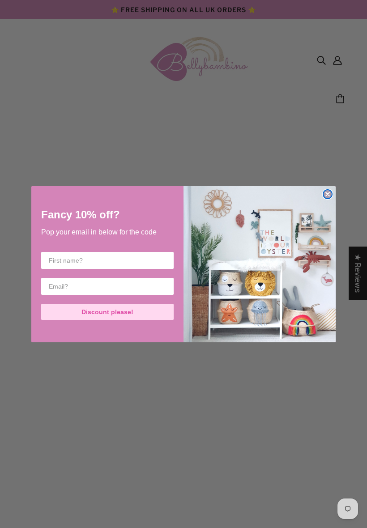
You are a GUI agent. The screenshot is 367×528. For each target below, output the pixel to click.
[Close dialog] (327, 194)
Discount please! (107, 311)
